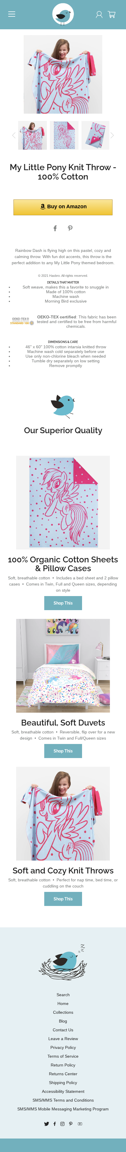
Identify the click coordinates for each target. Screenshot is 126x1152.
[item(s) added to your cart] (113, 15)
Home (63, 1003)
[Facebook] (55, 228)
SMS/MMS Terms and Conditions (63, 1100)
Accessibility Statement (63, 1091)
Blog (63, 1021)
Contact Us (63, 1030)
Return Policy (63, 1065)
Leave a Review (63, 1038)
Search (63, 994)
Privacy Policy (63, 1047)
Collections (63, 1012)
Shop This (63, 603)
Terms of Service (63, 1056)
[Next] (112, 135)
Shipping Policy (63, 1082)
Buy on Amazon (67, 206)
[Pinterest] (71, 228)
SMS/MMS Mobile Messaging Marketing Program (63, 1109)
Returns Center (63, 1073)
